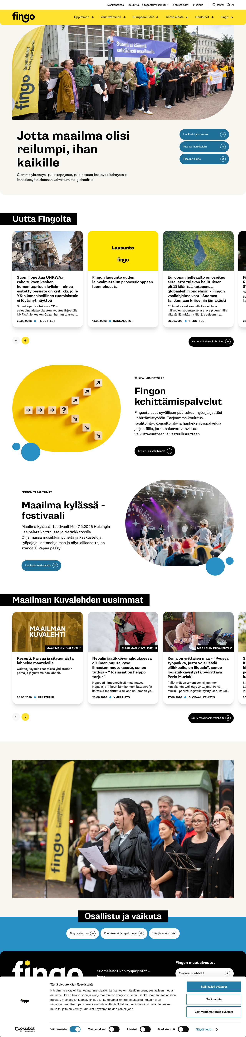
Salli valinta (214, 999)
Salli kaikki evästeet (214, 986)
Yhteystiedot (181, 5)
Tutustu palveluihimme (151, 451)
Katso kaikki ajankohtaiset (208, 341)
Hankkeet (202, 17)
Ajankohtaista (115, 5)
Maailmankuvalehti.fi (191, 973)
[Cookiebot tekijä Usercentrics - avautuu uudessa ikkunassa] (25, 1029)
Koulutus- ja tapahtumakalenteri (148, 5)
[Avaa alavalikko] (93, 17)
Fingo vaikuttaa (79, 933)
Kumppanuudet (143, 17)
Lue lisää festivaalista (38, 565)
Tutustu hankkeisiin (195, 146)
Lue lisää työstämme (195, 134)
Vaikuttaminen (111, 17)
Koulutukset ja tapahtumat (120, 933)
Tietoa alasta (174, 17)
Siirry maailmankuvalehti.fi (207, 718)
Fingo (224, 17)
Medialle (198, 5)
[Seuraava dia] (25, 340)
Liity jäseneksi (160, 933)
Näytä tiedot (204, 1029)
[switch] (114, 1029)
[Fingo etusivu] (23, 17)
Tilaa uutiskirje (192, 159)
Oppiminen (81, 17)
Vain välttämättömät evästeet (214, 1011)
